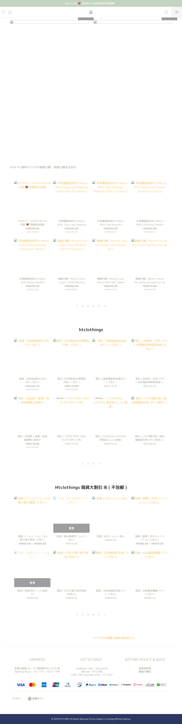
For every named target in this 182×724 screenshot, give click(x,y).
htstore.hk (102, 668)
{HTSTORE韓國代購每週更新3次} (114, 638)
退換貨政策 (145, 668)
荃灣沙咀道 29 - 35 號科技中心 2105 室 (37, 668)
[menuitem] (77, 306)
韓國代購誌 (145, 671)
